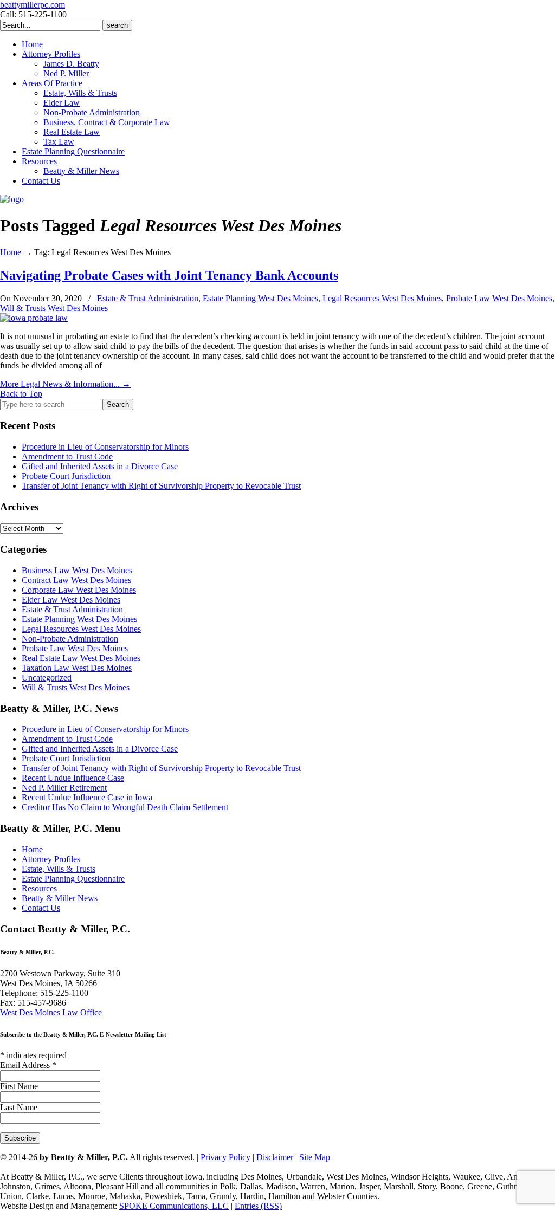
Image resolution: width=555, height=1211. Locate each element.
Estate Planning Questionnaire (73, 878)
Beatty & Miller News (60, 898)
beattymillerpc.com (32, 4)
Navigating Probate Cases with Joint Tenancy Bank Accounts (169, 275)
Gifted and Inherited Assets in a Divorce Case (100, 466)
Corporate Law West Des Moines (79, 589)
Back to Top (21, 393)
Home (10, 252)
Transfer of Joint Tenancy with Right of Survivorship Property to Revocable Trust (161, 485)
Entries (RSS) (258, 1205)
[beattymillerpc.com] (12, 199)
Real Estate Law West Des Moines (81, 658)
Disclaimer (274, 1157)
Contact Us (41, 907)
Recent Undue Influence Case (73, 777)
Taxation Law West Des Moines (77, 667)
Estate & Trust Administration (147, 298)
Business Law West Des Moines (77, 570)
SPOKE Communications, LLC (174, 1205)
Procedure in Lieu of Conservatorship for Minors (105, 446)
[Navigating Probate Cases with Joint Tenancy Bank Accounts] (34, 317)
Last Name (18, 1107)
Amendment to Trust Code (67, 456)
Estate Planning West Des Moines (260, 298)
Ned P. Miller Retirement (64, 787)
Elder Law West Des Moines (71, 599)
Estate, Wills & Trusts (58, 868)
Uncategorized (47, 677)
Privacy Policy (225, 1157)
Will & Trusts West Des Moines (54, 308)
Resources (39, 888)
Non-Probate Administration (70, 638)
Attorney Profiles (51, 859)
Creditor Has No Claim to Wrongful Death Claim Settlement (125, 807)
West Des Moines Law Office (51, 1012)
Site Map (314, 1157)
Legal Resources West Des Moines (382, 298)
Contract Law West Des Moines (76, 580)
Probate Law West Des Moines (499, 298)
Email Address (28, 1065)
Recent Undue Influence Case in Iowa (87, 797)
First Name (19, 1086)
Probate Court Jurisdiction (66, 476)
